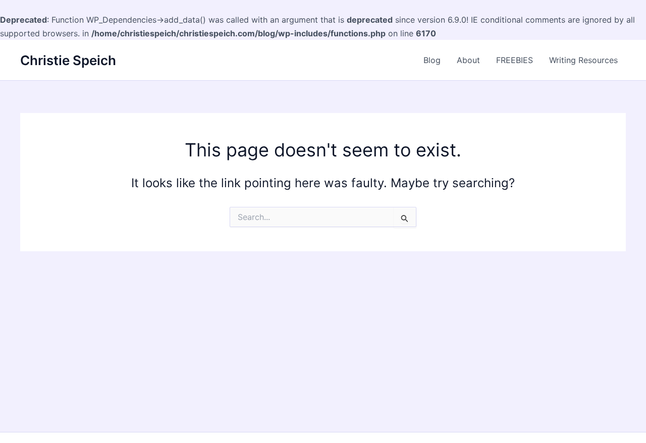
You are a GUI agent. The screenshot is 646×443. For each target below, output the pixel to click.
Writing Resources (583, 60)
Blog (432, 60)
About (468, 60)
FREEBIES (514, 60)
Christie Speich (68, 60)
